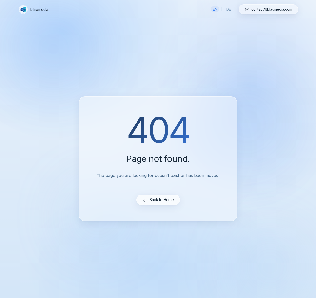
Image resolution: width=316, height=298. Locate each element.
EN (215, 9)
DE (228, 9)
